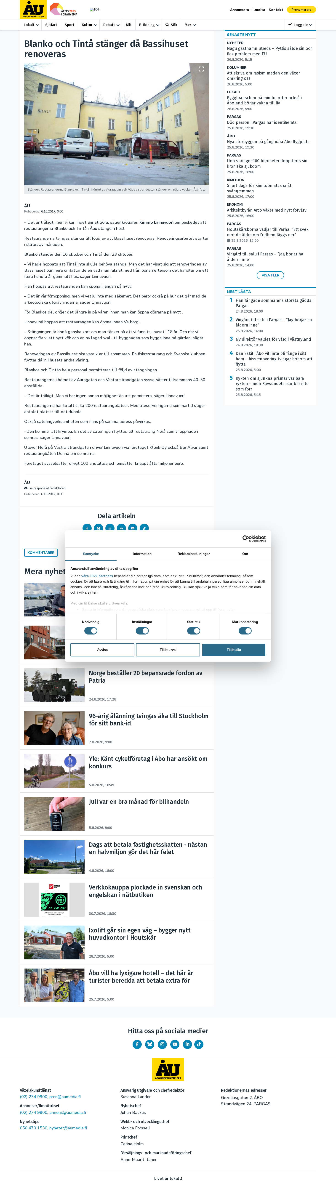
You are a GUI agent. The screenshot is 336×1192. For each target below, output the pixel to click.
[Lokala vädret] (92, 9)
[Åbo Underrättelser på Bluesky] (149, 1044)
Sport (69, 25)
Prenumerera (301, 10)
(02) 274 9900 (33, 1096)
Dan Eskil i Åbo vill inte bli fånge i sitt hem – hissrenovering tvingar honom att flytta (274, 361)
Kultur (87, 25)
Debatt (109, 25)
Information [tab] (142, 553)
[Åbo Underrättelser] (168, 1069)
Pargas (234, 117)
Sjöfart (51, 25)
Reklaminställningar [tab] (194, 553)
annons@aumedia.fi (67, 1112)
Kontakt (276, 9)
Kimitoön (235, 180)
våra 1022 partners (97, 576)
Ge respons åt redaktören (47, 488)
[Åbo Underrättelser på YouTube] (174, 1044)
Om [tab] (245, 553)
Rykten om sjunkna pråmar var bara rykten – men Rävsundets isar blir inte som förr (272, 386)
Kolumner (236, 68)
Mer (188, 25)
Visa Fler (270, 275)
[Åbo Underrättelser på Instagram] (162, 1044)
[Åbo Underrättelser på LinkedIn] (187, 1044)
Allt (129, 25)
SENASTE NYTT (241, 34)
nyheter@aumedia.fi (68, 1128)
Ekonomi (235, 204)
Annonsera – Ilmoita (247, 9)
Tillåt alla (234, 650)
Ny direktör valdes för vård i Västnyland (273, 342)
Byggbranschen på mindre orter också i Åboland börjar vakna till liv (264, 103)
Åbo (231, 136)
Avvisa (102, 650)
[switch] (142, 630)
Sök (174, 25)
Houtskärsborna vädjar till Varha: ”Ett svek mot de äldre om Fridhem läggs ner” (268, 235)
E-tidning (147, 25)
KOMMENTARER (40, 552)
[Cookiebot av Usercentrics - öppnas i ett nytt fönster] (246, 538)
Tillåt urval (168, 650)
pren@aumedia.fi (65, 1096)
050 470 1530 (33, 1128)
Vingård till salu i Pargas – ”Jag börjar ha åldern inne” (274, 325)
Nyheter (235, 43)
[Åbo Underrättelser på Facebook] (137, 1044)
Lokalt (29, 25)
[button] (300, 24)
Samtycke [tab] (91, 553)
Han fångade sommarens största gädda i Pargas (275, 306)
